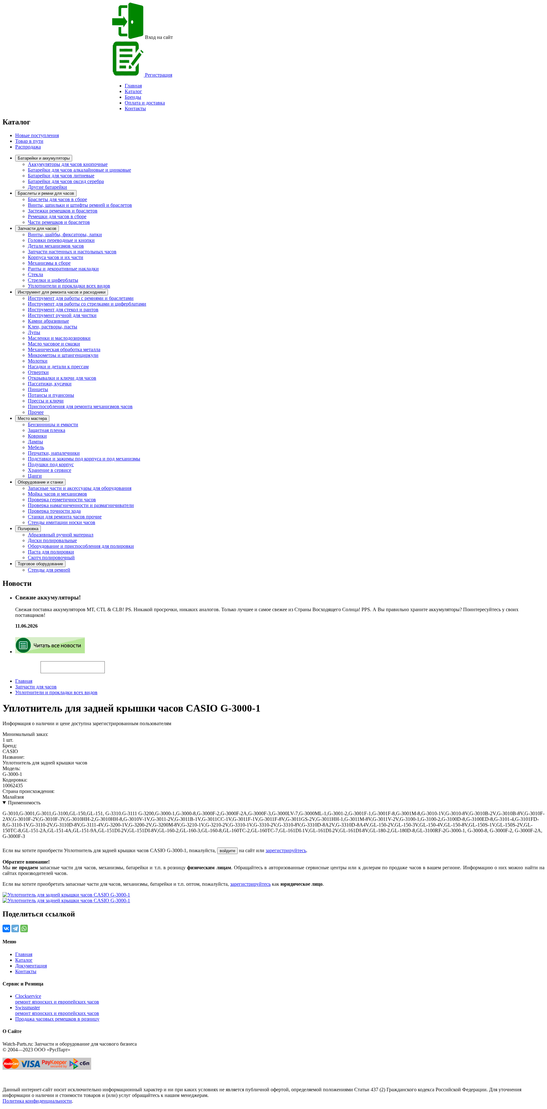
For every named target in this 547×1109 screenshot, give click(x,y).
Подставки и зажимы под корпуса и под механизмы (84, 458)
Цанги (35, 475)
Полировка (28, 528)
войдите (227, 850)
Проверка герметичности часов (62, 499)
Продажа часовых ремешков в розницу (57, 1019)
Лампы (35, 441)
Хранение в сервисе (49, 470)
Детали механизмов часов (56, 246)
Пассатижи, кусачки (50, 383)
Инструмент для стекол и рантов (63, 309)
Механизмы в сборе (49, 263)
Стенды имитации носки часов (61, 522)
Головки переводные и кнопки (61, 240)
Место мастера (32, 418)
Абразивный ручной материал (60, 534)
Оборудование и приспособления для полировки (81, 546)
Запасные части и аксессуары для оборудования (79, 488)
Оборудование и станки (40, 482)
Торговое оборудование (40, 563)
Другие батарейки (47, 187)
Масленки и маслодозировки (59, 338)
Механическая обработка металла (64, 349)
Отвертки (38, 372)
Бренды (133, 97)
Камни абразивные (48, 321)
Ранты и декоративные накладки (63, 268)
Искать (21, 664)
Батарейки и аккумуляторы (44, 158)
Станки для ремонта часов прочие (65, 516)
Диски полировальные (52, 540)
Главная (23, 681)
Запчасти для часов (37, 228)
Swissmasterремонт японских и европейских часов (57, 1010)
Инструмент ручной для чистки (62, 315)
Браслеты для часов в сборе (57, 199)
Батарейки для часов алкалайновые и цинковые (79, 170)
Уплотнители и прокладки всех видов (69, 285)
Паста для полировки (51, 551)
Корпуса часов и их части (55, 257)
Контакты (135, 108)
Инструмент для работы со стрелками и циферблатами (87, 304)
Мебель (36, 447)
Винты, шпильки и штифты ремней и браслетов (80, 205)
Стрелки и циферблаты (53, 280)
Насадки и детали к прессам (58, 366)
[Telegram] (15, 928)
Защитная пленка (46, 430)
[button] (115, 664)
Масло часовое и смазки (54, 343)
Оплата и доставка (145, 102)
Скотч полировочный (51, 557)
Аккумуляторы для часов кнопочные (68, 164)
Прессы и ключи (46, 400)
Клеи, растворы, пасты (52, 326)
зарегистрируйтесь (286, 850)
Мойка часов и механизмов (57, 494)
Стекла (35, 274)
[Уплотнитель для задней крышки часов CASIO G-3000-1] (66, 894)
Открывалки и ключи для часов (62, 378)
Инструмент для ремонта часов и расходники (61, 292)
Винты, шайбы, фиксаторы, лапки (65, 234)
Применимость (24, 802)
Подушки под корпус (51, 464)
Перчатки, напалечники (54, 453)
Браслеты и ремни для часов (46, 193)
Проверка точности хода (54, 511)
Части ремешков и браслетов (59, 222)
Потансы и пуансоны (51, 395)
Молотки (37, 361)
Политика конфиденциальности (37, 1101)
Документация (31, 965)
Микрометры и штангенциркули (63, 355)
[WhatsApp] (24, 928)
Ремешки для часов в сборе (57, 216)
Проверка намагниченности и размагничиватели (81, 505)
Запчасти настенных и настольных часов (72, 251)
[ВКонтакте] (6, 928)
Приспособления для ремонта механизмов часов (80, 406)
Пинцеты (38, 389)
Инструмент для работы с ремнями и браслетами (81, 298)
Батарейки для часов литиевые (61, 175)
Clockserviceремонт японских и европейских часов (57, 998)
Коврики (37, 436)
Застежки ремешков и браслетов (62, 210)
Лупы (34, 332)
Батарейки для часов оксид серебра (66, 181)
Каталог (133, 91)
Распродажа (28, 146)
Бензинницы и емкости (53, 424)
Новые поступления (37, 135)
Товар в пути (29, 141)
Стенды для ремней (49, 570)
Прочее (36, 412)
